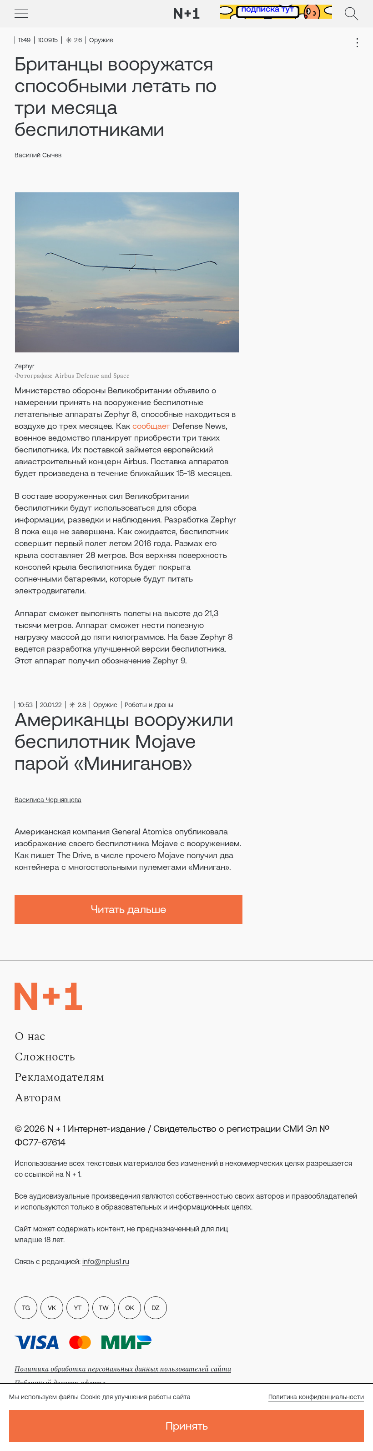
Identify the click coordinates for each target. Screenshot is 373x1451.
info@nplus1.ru (105, 1261)
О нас (30, 1036)
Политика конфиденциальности (316, 1397)
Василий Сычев (38, 155)
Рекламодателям (59, 1077)
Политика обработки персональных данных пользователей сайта (123, 1369)
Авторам (38, 1098)
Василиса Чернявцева (48, 799)
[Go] (21, 13)
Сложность (45, 1057)
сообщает (151, 426)
